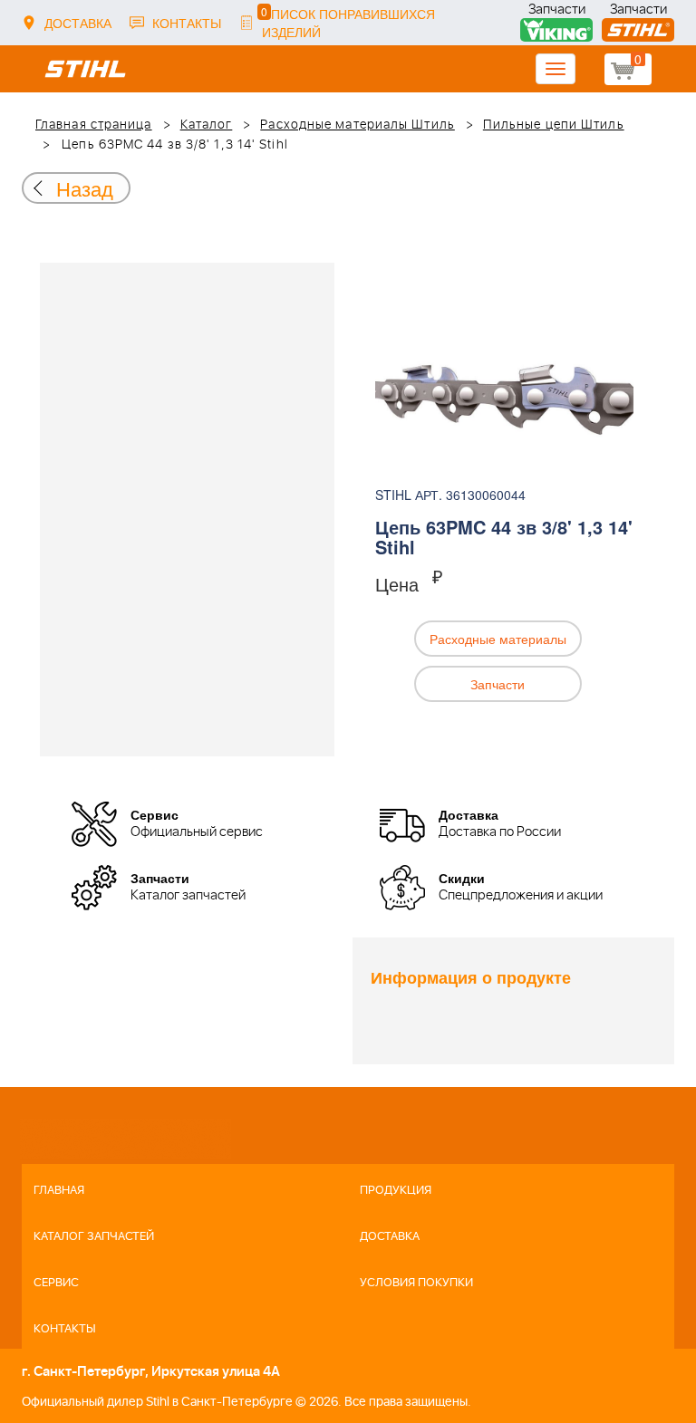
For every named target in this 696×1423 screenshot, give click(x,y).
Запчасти (556, 11)
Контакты (186, 23)
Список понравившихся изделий (348, 22)
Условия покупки (416, 1283)
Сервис (56, 1283)
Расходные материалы (498, 639)
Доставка (77, 23)
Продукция (395, 1190)
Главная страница (93, 125)
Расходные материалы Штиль (357, 125)
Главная (59, 1190)
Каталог (206, 125)
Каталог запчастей (94, 1236)
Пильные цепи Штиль (553, 125)
